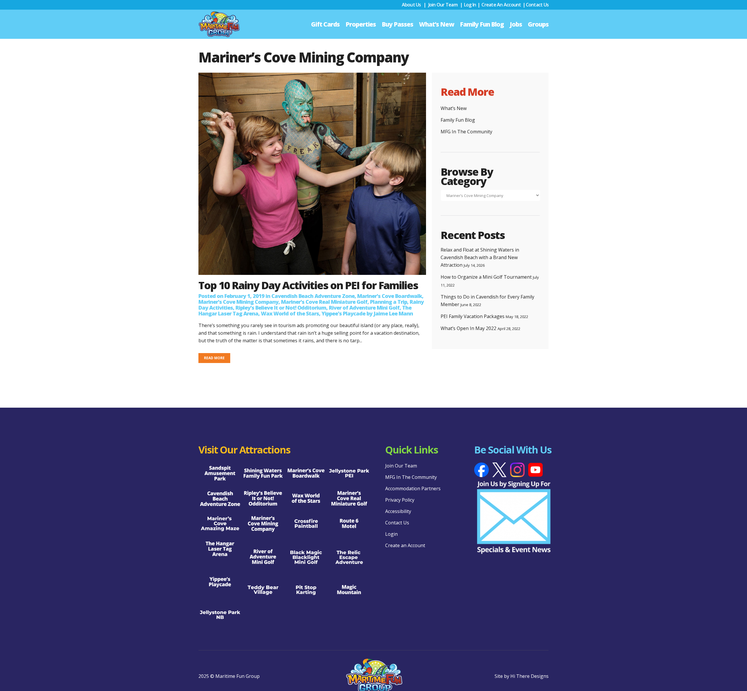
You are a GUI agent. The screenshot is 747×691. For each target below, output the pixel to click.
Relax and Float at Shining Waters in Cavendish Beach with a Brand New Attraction (480, 257)
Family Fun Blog (458, 120)
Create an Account (501, 4)
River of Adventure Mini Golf (364, 307)
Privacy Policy (399, 500)
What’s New (454, 108)
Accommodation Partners (413, 488)
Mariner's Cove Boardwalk (389, 295)
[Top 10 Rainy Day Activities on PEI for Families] (312, 174)
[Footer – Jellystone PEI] (349, 474)
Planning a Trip (388, 301)
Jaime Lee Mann (393, 313)
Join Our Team (443, 4)
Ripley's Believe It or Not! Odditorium (280, 307)
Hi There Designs (529, 676)
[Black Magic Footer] (306, 557)
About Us (411, 4)
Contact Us (537, 4)
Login (391, 534)
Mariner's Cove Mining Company (238, 301)
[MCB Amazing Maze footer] (220, 524)
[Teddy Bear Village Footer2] (263, 590)
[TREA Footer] (349, 557)
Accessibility (398, 511)
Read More (214, 357)
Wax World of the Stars (290, 313)
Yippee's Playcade (343, 313)
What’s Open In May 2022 (468, 328)
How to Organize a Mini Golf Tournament (486, 277)
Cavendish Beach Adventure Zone (313, 295)
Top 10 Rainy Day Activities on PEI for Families (308, 285)
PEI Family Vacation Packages (473, 316)
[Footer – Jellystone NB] (220, 615)
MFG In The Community (466, 131)
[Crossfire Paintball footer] (306, 524)
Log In (470, 4)
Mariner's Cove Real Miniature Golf (324, 301)
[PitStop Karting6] (306, 590)
